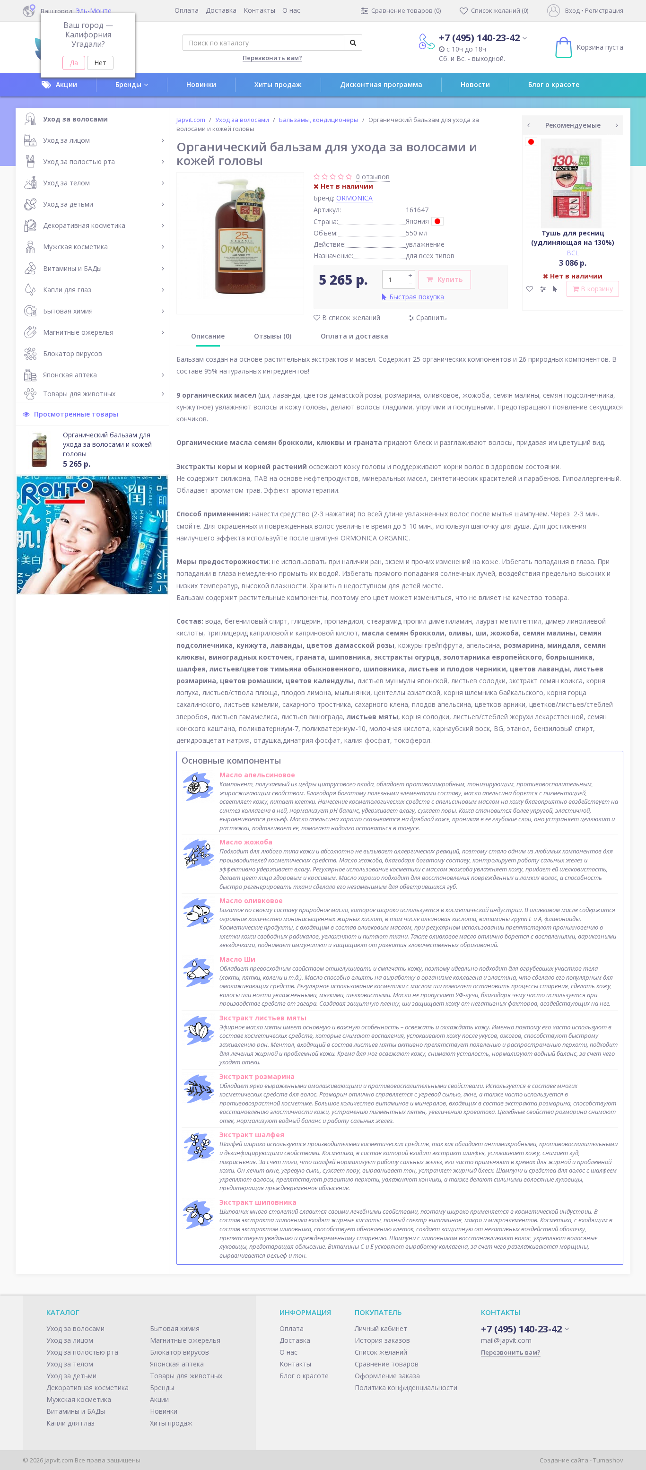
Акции (66, 84)
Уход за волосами (75, 118)
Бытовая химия (68, 310)
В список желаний (350, 317)
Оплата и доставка (354, 335)
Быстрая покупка (416, 296)
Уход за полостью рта (79, 161)
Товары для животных (79, 393)
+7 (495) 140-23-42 (479, 37)
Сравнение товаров (387, 1363)
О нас (291, 10)
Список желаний (381, 1352)
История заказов (382, 1340)
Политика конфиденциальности (406, 1387)
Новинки (201, 84)
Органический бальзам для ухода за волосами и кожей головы (107, 444)
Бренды (128, 84)
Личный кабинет (381, 1328)
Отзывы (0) (272, 335)
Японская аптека (70, 374)
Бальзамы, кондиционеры (318, 119)
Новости (475, 84)
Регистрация (604, 10)
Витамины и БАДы (72, 268)
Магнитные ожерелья (78, 332)
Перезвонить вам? (272, 57)
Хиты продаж (278, 84)
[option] (240, 236)
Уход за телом (66, 182)
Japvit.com (190, 119)
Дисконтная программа (381, 84)
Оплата (187, 10)
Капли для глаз (67, 289)
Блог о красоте (553, 84)
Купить (450, 279)
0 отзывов (373, 176)
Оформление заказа (387, 1375)
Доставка (221, 10)
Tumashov (608, 1460)
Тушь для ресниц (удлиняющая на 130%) (572, 237)
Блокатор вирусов (72, 353)
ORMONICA (354, 197)
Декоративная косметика (84, 225)
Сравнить (430, 317)
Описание (208, 335)
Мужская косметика (75, 246)
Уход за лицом (66, 140)
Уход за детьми (68, 204)
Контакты (259, 10)
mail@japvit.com (506, 1340)
